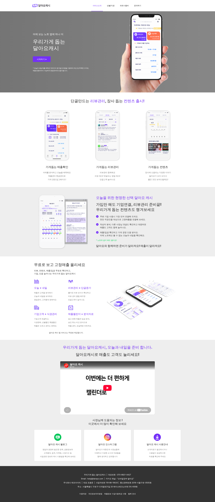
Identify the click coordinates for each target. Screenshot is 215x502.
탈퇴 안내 (132, 494)
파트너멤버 (124, 5)
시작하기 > (42, 59)
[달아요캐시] (41, 5)
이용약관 (82, 494)
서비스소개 (97, 5)
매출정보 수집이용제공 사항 (115, 494)
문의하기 (137, 5)
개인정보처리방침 (95, 494)
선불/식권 (110, 5)
